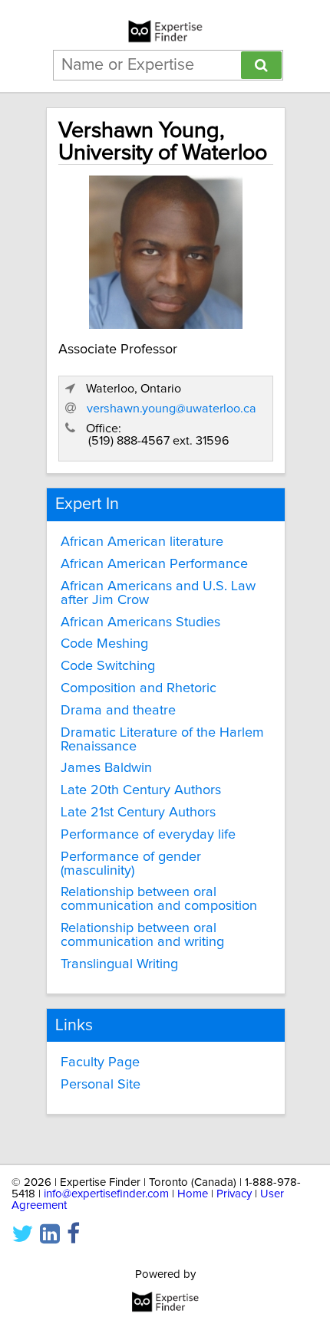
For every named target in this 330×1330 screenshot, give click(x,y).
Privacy (234, 1194)
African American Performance (154, 564)
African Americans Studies (140, 622)
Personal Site (100, 1085)
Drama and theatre (118, 711)
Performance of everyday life (148, 835)
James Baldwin (106, 768)
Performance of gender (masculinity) (131, 864)
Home (192, 1194)
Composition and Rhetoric (138, 688)
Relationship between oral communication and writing (142, 935)
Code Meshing (104, 644)
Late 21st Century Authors (138, 812)
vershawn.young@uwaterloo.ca (171, 408)
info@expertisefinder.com (106, 1194)
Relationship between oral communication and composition (159, 899)
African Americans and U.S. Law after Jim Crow (158, 593)
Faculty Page (100, 1062)
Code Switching (108, 666)
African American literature (142, 542)
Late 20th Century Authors (141, 790)
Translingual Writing (119, 964)
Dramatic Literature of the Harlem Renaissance (162, 740)
